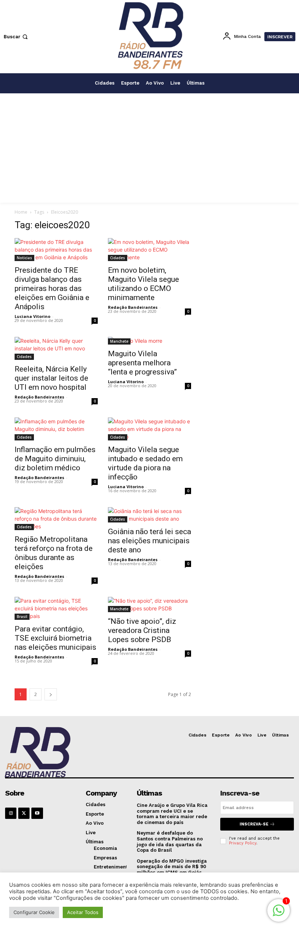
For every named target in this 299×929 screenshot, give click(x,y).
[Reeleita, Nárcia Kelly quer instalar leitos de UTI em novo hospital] (56, 348)
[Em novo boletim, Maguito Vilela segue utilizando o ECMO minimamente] (149, 249)
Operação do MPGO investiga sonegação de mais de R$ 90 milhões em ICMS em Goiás (172, 866)
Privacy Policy (242, 843)
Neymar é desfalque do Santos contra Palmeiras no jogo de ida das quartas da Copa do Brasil (170, 841)
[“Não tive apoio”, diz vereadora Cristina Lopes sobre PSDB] (149, 604)
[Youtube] (37, 813)
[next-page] (50, 694)
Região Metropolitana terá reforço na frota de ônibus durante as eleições (54, 553)
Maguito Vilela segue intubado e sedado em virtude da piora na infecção (145, 463)
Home (21, 212)
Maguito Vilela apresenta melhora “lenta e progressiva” (142, 362)
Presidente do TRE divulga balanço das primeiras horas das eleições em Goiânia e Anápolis (52, 288)
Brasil (22, 616)
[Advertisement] (149, 148)
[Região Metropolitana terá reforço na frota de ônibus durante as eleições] (56, 518)
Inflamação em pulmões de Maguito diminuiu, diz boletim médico (55, 458)
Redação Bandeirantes (133, 307)
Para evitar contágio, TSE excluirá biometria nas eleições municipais (55, 638)
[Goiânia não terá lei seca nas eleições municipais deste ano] (149, 514)
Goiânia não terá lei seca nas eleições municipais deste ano (149, 540)
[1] (278, 914)
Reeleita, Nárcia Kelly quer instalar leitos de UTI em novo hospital (51, 378)
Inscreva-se (254, 824)
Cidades (117, 257)
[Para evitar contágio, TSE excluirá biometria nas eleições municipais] (56, 608)
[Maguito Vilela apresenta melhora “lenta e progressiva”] (149, 341)
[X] (24, 813)
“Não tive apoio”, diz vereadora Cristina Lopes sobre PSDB (142, 630)
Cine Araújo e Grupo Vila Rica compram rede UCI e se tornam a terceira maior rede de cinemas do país (172, 813)
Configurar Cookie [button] (34, 912)
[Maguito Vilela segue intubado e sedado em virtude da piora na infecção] (149, 428)
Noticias (24, 257)
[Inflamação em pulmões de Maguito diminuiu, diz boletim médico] (56, 428)
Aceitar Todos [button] (82, 912)
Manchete (119, 341)
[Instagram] (10, 813)
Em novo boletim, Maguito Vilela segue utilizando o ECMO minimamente (143, 284)
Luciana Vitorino (32, 316)
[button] (16, 37)
